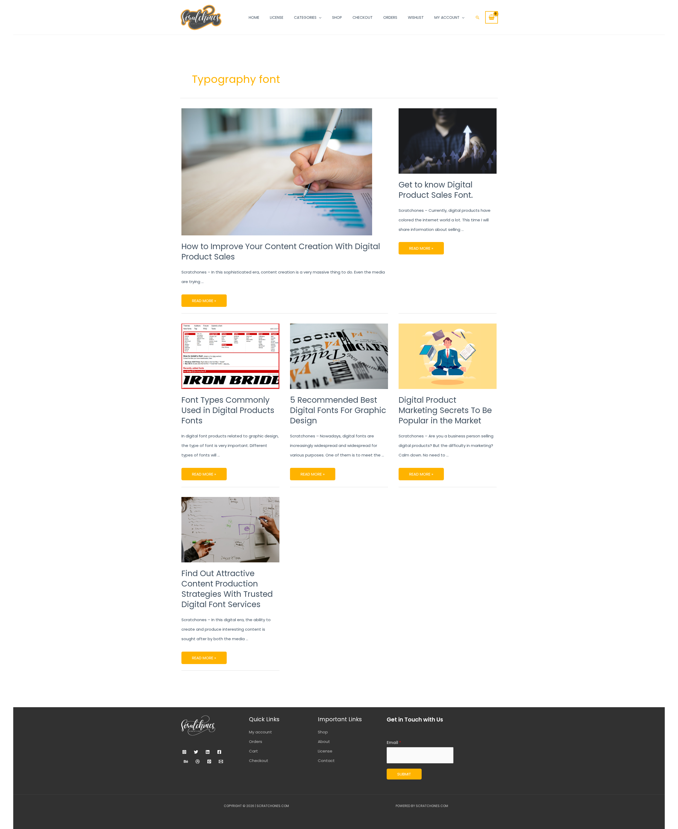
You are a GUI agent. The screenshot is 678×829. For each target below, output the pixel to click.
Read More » (204, 298)
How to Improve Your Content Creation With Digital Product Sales (280, 251)
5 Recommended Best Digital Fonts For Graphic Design (338, 410)
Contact (326, 760)
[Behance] (186, 761)
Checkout (258, 760)
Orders (255, 741)
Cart (253, 751)
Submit (404, 774)
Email (394, 742)
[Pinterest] (209, 761)
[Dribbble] (197, 761)
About (324, 741)
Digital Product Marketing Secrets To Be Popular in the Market (445, 410)
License (325, 751)
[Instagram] (184, 752)
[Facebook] (219, 752)
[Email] (221, 761)
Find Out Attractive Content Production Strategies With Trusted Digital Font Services (227, 589)
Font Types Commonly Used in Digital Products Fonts (227, 410)
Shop (323, 732)
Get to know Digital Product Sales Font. (436, 190)
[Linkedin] (207, 752)
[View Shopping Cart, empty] (491, 17)
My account (260, 732)
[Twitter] (196, 752)
